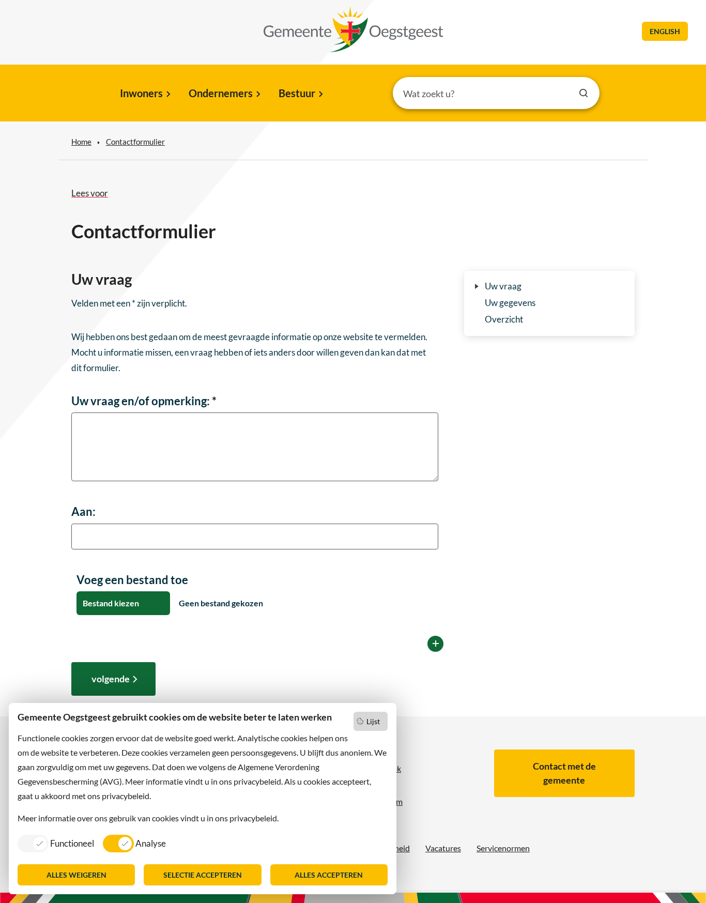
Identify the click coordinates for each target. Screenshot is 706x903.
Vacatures (443, 848)
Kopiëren (435, 644)
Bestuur (297, 93)
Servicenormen (503, 848)
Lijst (373, 721)
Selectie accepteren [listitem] (202, 874)
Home (81, 141)
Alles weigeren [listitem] (76, 874)
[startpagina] (353, 29)
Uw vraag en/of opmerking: (144, 401)
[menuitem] (144, 94)
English (665, 31)
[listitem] (56, 843)
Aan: (83, 511)
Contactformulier (135, 141)
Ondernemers (221, 93)
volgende (110, 678)
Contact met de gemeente (564, 773)
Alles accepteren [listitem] (329, 874)
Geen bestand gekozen (220, 603)
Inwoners (141, 93)
